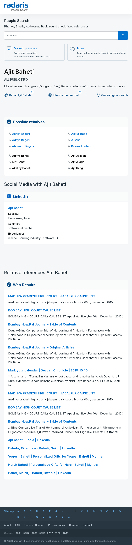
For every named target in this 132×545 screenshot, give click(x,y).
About (7, 525)
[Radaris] (16, 5)
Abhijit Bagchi (21, 133)
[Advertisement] (66, 109)
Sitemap (9, 511)
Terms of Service (34, 525)
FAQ (17, 525)
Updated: (9, 533)
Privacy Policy (56, 525)
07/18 (42, 533)
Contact (87, 525)
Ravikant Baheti (81, 146)
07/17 (50, 533)
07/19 (34, 533)
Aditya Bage (79, 133)
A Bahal (76, 140)
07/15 (65, 533)
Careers (74, 525)
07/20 (26, 533)
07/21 (18, 533)
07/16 (57, 533)
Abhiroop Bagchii (23, 146)
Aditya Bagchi (21, 140)
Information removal (66, 95)
